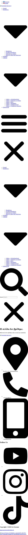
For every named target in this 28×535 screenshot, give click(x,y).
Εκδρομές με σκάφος (11, 53)
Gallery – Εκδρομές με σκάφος (13, 100)
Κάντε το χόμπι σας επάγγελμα (13, 55)
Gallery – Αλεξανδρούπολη (12, 99)
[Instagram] (15, 495)
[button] (14, 137)
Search (1, 297)
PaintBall (5, 56)
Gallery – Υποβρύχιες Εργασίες (13, 106)
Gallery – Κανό (9, 102)
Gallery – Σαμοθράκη (11, 103)
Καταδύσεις (9, 51)
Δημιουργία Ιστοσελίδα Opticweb (7, 530)
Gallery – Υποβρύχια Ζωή (12, 104)
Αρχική (4, 8)
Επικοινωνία (6, 107)
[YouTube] (15, 466)
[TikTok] (15, 524)
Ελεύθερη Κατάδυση (11, 52)
